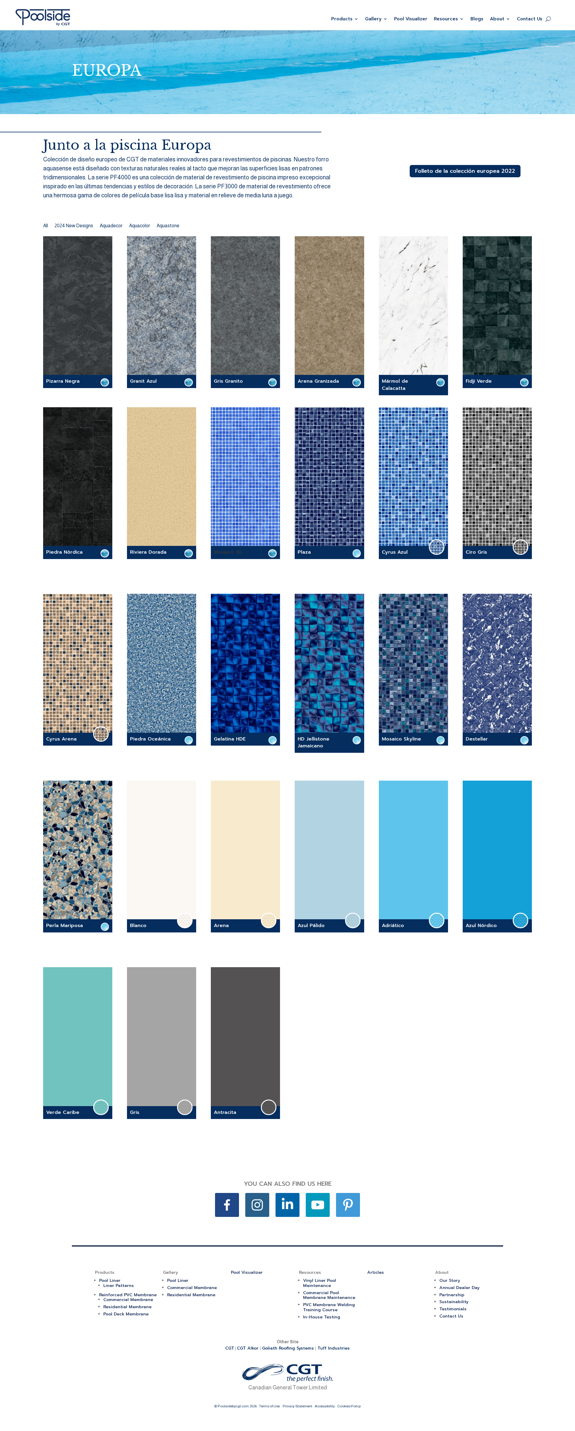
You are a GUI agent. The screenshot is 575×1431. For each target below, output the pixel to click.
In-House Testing (321, 1317)
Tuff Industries (333, 1348)
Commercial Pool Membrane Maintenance (329, 1295)
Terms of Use (269, 1406)
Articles (375, 1272)
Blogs (476, 19)
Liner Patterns (118, 1285)
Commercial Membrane (128, 1300)
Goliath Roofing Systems (288, 1348)
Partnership (451, 1295)
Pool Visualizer (410, 19)
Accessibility (325, 1406)
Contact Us (529, 19)
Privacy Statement (297, 1406)
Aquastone (168, 226)
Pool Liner (109, 1280)
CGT (229, 1348)
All (45, 226)
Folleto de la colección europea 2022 (465, 171)
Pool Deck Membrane (126, 1314)
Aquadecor (111, 226)
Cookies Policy (349, 1406)
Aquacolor (139, 226)
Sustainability (453, 1302)
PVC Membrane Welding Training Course (329, 1307)
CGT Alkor (248, 1348)
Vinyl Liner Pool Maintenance (319, 1283)
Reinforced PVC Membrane (128, 1295)
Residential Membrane (127, 1307)
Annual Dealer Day (459, 1288)
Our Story (449, 1280)
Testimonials (453, 1309)
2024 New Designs (74, 226)
